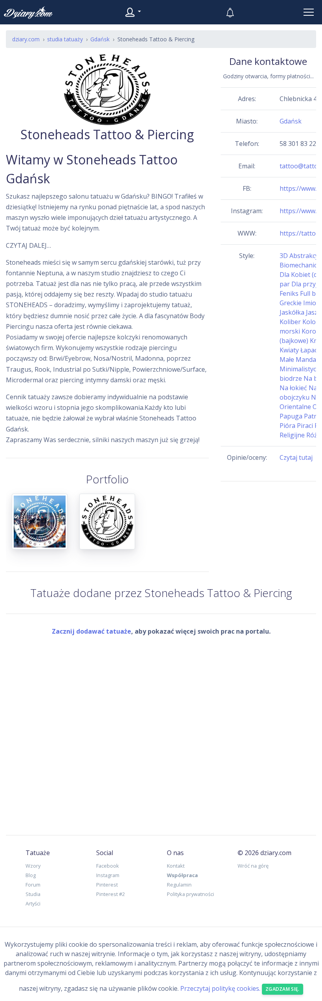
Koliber (290, 321)
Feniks (289, 293)
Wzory (33, 865)
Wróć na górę (253, 865)
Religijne (292, 435)
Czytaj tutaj (296, 457)
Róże (313, 435)
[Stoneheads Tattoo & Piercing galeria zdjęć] (40, 526)
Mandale (308, 359)
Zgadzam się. (282, 989)
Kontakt (176, 865)
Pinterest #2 (110, 894)
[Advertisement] (268, 533)
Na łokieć (293, 387)
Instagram (107, 875)
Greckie (291, 303)
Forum (33, 884)
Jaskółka (292, 312)
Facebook (107, 865)
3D (284, 255)
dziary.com (26, 39)
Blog (31, 875)
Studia (33, 894)
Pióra (287, 425)
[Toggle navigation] (308, 12)
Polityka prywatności (190, 894)
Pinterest (107, 884)
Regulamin (179, 884)
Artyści (33, 903)
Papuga (291, 416)
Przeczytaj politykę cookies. (220, 988)
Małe (287, 359)
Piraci (305, 425)
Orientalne (295, 406)
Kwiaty (289, 350)
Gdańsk (291, 121)
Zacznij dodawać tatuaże (91, 631)
